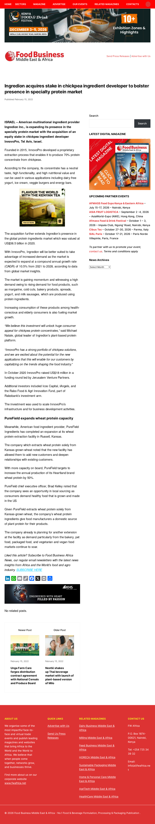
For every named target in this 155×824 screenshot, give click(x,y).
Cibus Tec (95, 229)
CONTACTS (132, 4)
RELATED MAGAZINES (107, 4)
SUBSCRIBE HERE (29, 569)
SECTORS (20, 4)
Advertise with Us (140, 56)
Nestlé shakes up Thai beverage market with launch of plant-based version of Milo (59, 675)
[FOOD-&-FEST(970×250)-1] (77, 40)
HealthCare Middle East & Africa (98, 796)
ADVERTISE (59, 4)
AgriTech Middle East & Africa (97, 788)
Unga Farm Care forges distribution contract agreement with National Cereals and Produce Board (25, 675)
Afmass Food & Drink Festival (107, 220)
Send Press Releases (118, 56)
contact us (95, 251)
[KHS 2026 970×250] (42, 601)
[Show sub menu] (28, 4)
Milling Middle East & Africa (95, 737)
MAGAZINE (39, 4)
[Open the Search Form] (148, 4)
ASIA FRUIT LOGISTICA (103, 212)
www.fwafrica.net (15, 783)
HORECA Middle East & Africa (97, 757)
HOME (8, 4)
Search (93, 115)
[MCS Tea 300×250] (42, 224)
